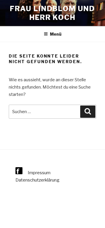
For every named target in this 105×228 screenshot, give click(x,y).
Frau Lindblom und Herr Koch (52, 13)
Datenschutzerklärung (37, 180)
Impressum (39, 172)
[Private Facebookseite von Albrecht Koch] (19, 172)
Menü (56, 34)
